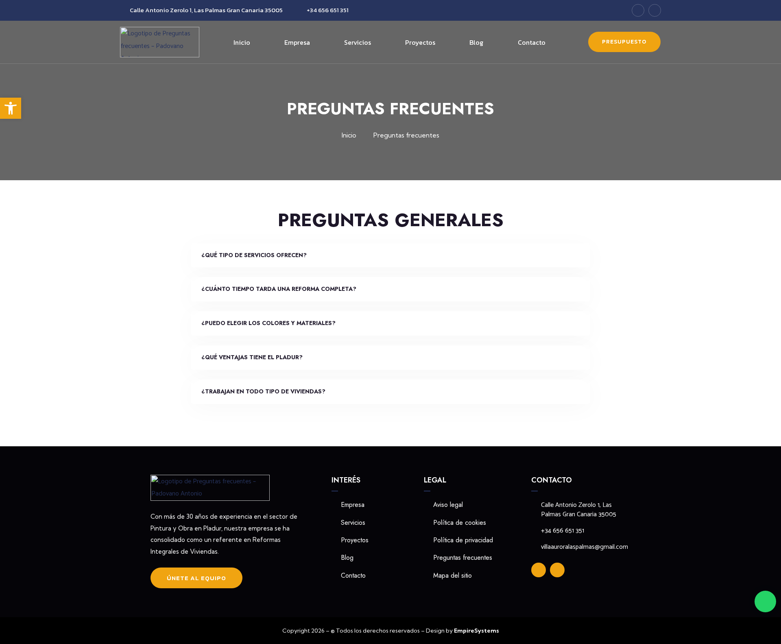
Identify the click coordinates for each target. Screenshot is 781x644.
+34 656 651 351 (328, 10)
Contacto (531, 42)
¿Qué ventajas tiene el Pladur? (252, 357)
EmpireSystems (476, 630)
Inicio (241, 42)
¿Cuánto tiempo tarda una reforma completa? (278, 289)
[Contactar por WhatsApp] (765, 601)
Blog (476, 42)
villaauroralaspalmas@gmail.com (584, 547)
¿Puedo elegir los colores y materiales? (268, 323)
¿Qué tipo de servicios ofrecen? (254, 255)
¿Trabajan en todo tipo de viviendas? (263, 391)
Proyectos (420, 42)
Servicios (357, 42)
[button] (390, 255)
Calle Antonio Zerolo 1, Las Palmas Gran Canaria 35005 (206, 10)
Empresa (297, 42)
